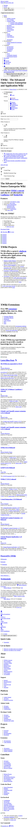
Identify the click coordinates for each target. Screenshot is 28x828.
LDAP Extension (7, 476)
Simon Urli (3, 543)
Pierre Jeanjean (4, 503)
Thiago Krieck (12, 89)
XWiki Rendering (8, 749)
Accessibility (7, 674)
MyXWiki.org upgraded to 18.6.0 (11, 364)
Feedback (9, 51)
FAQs (8, 53)
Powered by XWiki (8, 556)
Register (6, 5)
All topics (6, 698)
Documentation (7, 681)
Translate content (8, 804)
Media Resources (8, 671)
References (9, 28)
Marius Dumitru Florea (6, 452)
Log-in (5, 6)
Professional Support (12, 56)
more (5, 323)
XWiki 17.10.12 (13, 489)
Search (5, 8)
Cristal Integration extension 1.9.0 (11, 507)
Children (14, 103)
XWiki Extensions (13, 270)
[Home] (4, 66)
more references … (5, 575)
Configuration (7, 709)
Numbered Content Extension (10, 528)
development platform (20, 326)
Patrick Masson (7, 587)
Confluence (5, 195)
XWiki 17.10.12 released (8, 479)
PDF (5, 126)
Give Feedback (7, 803)
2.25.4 (19, 421)
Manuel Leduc (4, 395)
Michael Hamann (5, 483)
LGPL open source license (19, 277)
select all (3, 164)
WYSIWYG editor (15, 201)
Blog (5, 322)
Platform (6, 260)
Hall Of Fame (7, 766)
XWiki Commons (8, 751)
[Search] (8, 8)
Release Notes (7, 666)
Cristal (8, 44)
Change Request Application (10, 547)
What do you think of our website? (12, 650)
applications (13, 209)
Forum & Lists (7, 684)
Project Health (7, 764)
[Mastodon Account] (5, 826)
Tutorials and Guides (9, 720)
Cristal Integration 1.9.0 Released (11, 499)
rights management (11, 204)
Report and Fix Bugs (9, 807)
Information (15, 108)
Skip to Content (4, 1)
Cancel (7, 178)
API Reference (7, 719)
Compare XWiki (11, 21)
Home (5, 15)
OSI (22, 587)
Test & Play (6, 802)
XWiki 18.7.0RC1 (13, 401)
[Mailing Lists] (11, 826)
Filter (2, 119)
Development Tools (8, 778)
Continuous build (8, 790)
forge (20, 282)
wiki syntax (12, 203)
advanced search (11, 207)
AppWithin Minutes (8, 317)
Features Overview (8, 700)
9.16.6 (13, 476)
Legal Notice (7, 673)
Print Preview (15, 99)
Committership (7, 765)
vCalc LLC (19, 607)
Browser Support (8, 768)
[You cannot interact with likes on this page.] (2, 634)
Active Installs (10, 29)
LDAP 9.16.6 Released (8, 468)
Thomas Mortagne (5, 368)
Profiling (6, 794)
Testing (5, 791)
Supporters (6, 642)
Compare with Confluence (16, 22)
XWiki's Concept (11, 18)
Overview (6, 730)
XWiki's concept (17, 191)
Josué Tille (3, 472)
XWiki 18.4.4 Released (8, 447)
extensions (12, 309)
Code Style (6, 775)
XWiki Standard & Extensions (14, 42)
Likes (13, 109)
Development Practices (9, 777)
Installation (6, 707)
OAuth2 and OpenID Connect (10, 421)
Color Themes (7, 320)
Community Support (12, 55)
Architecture (7, 716)
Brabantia (3, 562)
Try (4, 59)
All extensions (7, 741)
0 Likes (5, 634)
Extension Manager (8, 316)
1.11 (19, 528)
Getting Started (7, 697)
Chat (5, 686)
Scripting (6, 718)
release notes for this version (10, 375)
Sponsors (6, 687)
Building (6, 788)
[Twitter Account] (9, 826)
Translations (10, 49)
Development (10, 48)
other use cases (10, 226)
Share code (6, 810)
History (13, 106)
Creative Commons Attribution (13, 816)
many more (10, 210)
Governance (7, 762)
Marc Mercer (7, 599)
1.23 (18, 547)
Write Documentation (9, 806)
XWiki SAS (13, 820)
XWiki (8, 34)
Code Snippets (10, 36)
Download (6, 58)
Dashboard (6, 319)
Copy (13, 95)
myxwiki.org (4, 372)
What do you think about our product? (13, 649)
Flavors (5, 265)
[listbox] (14, 131)
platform (22, 251)
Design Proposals (8, 781)
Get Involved (10, 46)
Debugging (6, 793)
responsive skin (10, 206)
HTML (5, 137)
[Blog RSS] (13, 826)
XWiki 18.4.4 (12, 457)
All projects (10, 39)
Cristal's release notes (14, 510)
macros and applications (12, 330)
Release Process (8, 774)
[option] (15, 127)
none (6, 164)
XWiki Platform (12, 260)
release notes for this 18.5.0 (7, 378)
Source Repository (8, 787)
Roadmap (9, 25)
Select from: (6, 151)
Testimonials (6, 579)
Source (13, 102)
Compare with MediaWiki (16, 24)
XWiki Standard (12, 265)
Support (6, 680)
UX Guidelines (7, 779)
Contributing (7, 800)
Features (6, 732)
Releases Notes (10, 27)
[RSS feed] (16, 360)
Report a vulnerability (9, 809)
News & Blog (10, 20)
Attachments (15, 105)
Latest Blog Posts (7, 360)
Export (13, 98)
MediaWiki (18, 195)
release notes (18, 406)
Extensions (9, 35)
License (9, 31)
